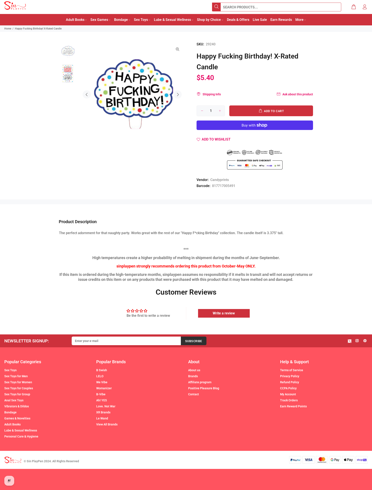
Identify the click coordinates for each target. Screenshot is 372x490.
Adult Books (12, 424)
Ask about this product (297, 94)
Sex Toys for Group (17, 394)
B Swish (101, 370)
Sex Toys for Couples (18, 388)
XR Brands (103, 412)
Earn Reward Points (293, 406)
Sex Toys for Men (16, 376)
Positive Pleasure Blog (203, 388)
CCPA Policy (288, 388)
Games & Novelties (17, 418)
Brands (193, 376)
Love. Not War (105, 406)
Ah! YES (101, 400)
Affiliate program (199, 382)
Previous (87, 94)
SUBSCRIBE (193, 341)
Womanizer (104, 388)
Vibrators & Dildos (16, 406)
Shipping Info (212, 94)
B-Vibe (100, 394)
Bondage (10, 412)
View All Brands (107, 424)
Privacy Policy (289, 376)
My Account (288, 394)
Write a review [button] (224, 313)
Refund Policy (289, 382)
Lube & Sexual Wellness (20, 430)
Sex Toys (10, 370)
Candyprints (219, 180)
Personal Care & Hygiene (21, 436)
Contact (193, 394)
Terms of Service (291, 370)
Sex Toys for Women (18, 382)
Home (7, 28)
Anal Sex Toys (13, 400)
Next (178, 94)
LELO (100, 376)
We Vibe (101, 382)
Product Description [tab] (78, 221)
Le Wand (102, 418)
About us (194, 370)
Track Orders (289, 400)
